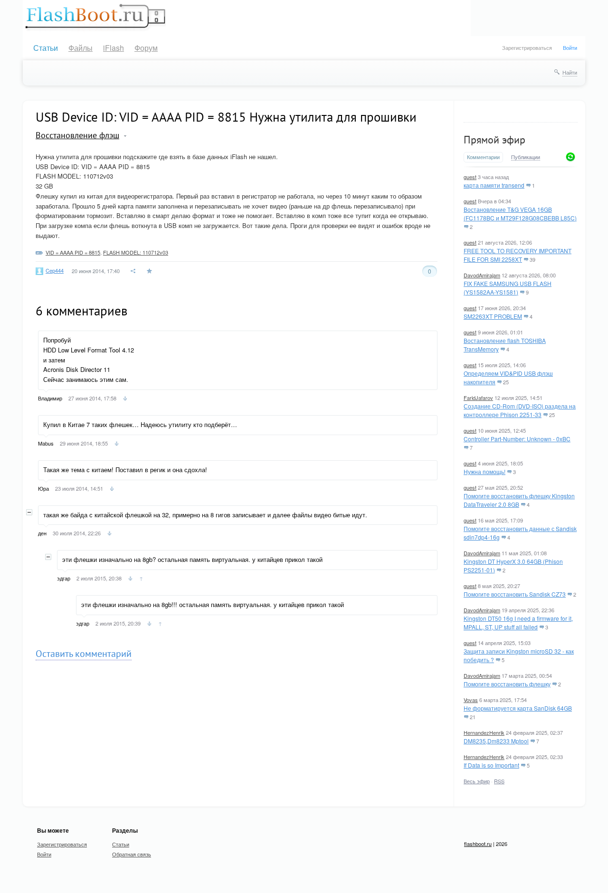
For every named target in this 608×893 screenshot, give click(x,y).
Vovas (471, 699)
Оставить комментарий (84, 653)
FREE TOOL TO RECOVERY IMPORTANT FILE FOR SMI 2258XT (517, 255)
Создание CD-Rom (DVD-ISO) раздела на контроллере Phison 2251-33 (520, 410)
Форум (146, 47)
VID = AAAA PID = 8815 (73, 252)
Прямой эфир (494, 139)
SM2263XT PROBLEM (493, 316)
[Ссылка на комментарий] (125, 399)
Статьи (45, 47)
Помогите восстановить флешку (507, 684)
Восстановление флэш (77, 135)
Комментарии (483, 157)
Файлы (80, 47)
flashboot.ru (478, 843)
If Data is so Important (491, 765)
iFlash (113, 47)
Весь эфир (477, 781)
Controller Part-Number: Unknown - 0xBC (517, 439)
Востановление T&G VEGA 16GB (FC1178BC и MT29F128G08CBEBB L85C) (520, 213)
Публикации (525, 157)
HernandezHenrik (484, 732)
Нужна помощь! (484, 471)
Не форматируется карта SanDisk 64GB (518, 708)
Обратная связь (131, 854)
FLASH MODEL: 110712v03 (135, 252)
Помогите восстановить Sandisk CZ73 (515, 594)
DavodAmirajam (482, 275)
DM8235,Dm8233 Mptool (496, 741)
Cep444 (55, 270)
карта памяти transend (494, 185)
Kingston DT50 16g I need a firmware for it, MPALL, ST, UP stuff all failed (518, 622)
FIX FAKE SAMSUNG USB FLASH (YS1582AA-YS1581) (507, 287)
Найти (569, 72)
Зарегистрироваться (527, 47)
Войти (570, 47)
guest (470, 176)
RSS (499, 781)
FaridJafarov (478, 397)
